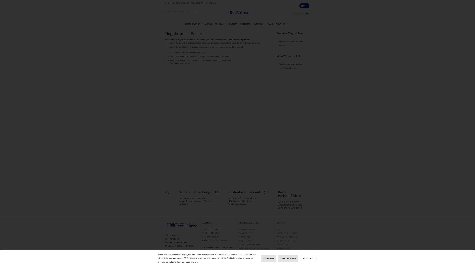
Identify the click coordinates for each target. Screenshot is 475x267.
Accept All (308, 258)
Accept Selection (288, 258)
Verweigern (268, 258)
